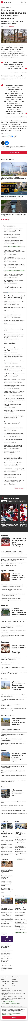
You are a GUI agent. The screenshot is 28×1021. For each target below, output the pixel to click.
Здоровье (14, 289)
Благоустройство (16, 237)
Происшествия (15, 304)
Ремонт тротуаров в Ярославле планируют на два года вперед (12, 235)
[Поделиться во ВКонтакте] (11, 136)
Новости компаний (17, 298)
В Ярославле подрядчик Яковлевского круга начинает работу (13, 342)
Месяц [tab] (4, 501)
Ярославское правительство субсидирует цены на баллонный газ (14, 361)
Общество (8, 7)
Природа (14, 357)
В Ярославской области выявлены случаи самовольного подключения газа (14, 380)
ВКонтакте (15, 981)
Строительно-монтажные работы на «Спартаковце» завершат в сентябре (13, 241)
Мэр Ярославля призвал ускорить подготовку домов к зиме (21, 853)
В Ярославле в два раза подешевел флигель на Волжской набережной (13, 446)
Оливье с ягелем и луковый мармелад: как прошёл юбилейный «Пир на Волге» (14, 469)
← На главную (5, 219)
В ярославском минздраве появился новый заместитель (13, 428)
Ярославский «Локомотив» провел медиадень (13, 405)
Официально (15, 311)
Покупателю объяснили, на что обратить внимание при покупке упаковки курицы (14, 399)
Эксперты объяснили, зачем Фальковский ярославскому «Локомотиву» (9, 525)
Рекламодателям (5, 981)
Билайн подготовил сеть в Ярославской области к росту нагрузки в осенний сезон (14, 393)
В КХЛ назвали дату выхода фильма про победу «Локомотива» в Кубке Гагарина (14, 265)
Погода (14, 477)
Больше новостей (19, 488)
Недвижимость (16, 436)
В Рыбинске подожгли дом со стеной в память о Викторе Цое (14, 302)
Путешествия (19, 896)
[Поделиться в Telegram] (8, 136)
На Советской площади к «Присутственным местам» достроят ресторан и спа (7, 919)
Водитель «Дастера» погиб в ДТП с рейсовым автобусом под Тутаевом (13, 463)
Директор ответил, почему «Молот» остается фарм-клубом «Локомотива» (13, 440)
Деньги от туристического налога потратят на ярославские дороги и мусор (18, 612)
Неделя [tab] (10, 501)
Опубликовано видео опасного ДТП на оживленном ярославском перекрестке (11, 599)
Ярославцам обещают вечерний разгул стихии (13, 810)
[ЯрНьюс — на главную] (6, 2)
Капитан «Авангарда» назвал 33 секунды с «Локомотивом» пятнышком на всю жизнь (14, 322)
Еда (13, 401)
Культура (14, 471)
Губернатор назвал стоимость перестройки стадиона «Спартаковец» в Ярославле (14, 259)
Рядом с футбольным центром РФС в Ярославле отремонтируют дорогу (13, 229)
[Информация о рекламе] (24, 247)
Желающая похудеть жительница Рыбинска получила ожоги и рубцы (13, 286)
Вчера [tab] (16, 501)
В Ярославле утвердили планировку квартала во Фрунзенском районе (13, 457)
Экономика (15, 363)
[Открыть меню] (25, 2)
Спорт (13, 484)
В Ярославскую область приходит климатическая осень (12, 475)
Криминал (14, 352)
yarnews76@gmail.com (9, 1001)
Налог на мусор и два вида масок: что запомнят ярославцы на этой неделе (13, 709)
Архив (2, 985)
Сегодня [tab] (22, 501)
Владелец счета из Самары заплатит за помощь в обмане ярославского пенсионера (14, 349)
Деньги (4, 605)
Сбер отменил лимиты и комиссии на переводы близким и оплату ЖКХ (20, 833)
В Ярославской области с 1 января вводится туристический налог (20, 907)
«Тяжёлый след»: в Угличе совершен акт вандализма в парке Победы (14, 374)
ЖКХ (16, 821)
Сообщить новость (14, 152)
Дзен (13, 983)
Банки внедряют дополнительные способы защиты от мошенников (12, 626)
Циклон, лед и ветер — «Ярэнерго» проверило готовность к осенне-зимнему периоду (14, 368)
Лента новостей (9, 226)
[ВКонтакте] (7, 143)
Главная (3, 7)
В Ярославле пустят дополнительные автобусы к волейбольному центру (13, 275)
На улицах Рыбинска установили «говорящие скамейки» (12, 315)
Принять (14, 1017)
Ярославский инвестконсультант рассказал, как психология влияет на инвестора (13, 631)
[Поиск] (22, 2)
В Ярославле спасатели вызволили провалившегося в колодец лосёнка (13, 355)
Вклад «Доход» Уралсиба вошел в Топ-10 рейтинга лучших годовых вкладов (14, 296)
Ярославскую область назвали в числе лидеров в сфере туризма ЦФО (21, 921)
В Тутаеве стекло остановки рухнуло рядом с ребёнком (13, 280)
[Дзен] (3, 143)
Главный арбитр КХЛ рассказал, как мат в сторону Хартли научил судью (12, 564)
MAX (13, 985)
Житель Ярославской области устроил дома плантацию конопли (14, 416)
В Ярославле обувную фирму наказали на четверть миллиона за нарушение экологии (14, 309)
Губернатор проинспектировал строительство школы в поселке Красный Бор (14, 251)
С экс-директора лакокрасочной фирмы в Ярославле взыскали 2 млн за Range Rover (14, 329)
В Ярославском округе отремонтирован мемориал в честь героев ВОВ (7, 841)
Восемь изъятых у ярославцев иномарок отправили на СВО (14, 386)
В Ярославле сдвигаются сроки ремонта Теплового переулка (14, 410)
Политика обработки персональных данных (10, 1003)
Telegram (14, 979)
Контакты (3, 983)
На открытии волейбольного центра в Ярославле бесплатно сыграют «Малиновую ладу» (14, 482)
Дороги (14, 231)
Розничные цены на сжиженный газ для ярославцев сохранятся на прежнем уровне (14, 336)
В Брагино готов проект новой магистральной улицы (12, 451)
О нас (2, 979)
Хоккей (14, 267)
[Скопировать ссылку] (15, 136)
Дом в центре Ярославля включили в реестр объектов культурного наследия (14, 434)
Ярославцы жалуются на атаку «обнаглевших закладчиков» (12, 422)
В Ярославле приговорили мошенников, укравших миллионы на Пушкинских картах (14, 672)
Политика (14, 261)
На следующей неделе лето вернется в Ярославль (14, 813)
